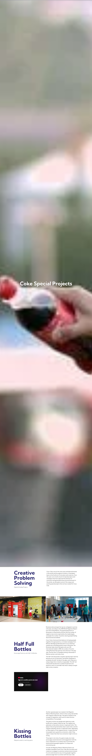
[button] (1, 609)
